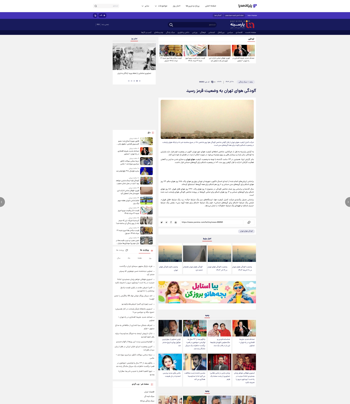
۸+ (101, 15)
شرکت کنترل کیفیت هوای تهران (234, 15)
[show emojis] (95, 15)
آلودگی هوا (217, 15)
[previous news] (2, 202)
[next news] (347, 202)
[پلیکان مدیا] (247, 6)
